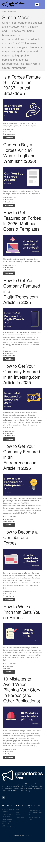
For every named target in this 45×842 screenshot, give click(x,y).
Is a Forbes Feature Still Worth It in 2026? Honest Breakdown (22, 84)
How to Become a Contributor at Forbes (20, 537)
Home (4, 11)
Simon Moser (9, 132)
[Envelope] (3, 797)
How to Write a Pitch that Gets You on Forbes (21, 611)
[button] (37, 4)
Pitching (7, 668)
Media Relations (10, 134)
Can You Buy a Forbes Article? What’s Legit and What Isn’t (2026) (19, 152)
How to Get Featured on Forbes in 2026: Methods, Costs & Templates (22, 220)
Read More (9, 137)
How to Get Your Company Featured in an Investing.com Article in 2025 (21, 374)
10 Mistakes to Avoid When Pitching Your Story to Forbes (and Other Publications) (21, 689)
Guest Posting (9, 596)
